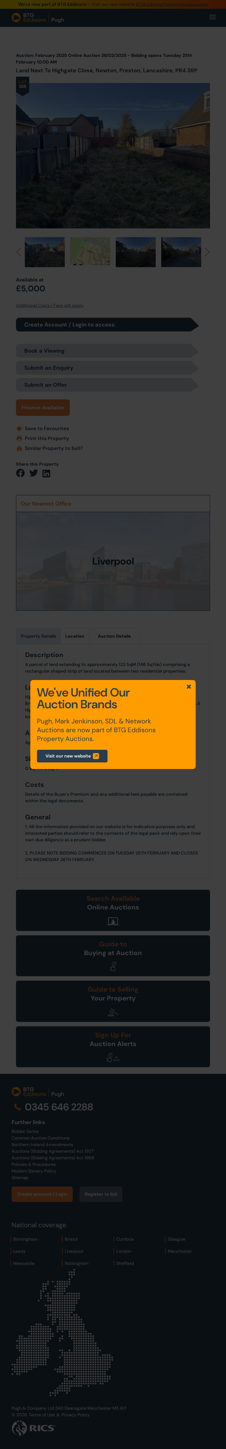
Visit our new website (68, 756)
